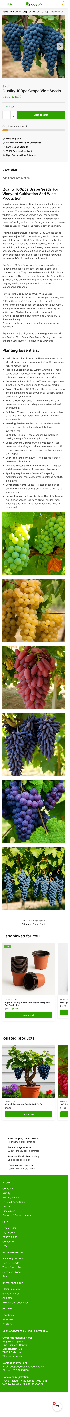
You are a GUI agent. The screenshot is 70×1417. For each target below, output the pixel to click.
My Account (9, 1232)
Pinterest (7, 1319)
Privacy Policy (10, 1197)
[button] (13, 113)
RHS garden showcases (16, 1302)
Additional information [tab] (16, 178)
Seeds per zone (11, 1272)
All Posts (7, 1297)
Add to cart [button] (28, 1015)
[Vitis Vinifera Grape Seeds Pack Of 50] (28, 1071)
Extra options (11, 999)
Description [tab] (9, 169)
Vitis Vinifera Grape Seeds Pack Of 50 (24, 1104)
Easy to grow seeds (13, 1258)
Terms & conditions (13, 1202)
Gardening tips (10, 1293)
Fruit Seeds (15, 11)
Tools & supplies (11, 1267)
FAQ (4, 1245)
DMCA (6, 1206)
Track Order (9, 1227)
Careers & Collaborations (16, 1215)
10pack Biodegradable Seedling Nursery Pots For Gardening (27, 1003)
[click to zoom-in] (33, 46)
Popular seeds (10, 1263)
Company (7, 1188)
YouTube (7, 1324)
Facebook (8, 1315)
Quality (6, 1193)
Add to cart (41, 114)
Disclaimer (8, 1211)
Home (5, 11)
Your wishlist (9, 1236)
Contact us (8, 1241)
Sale (4, 1276)
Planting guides (11, 1288)
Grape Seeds (29, 11)
